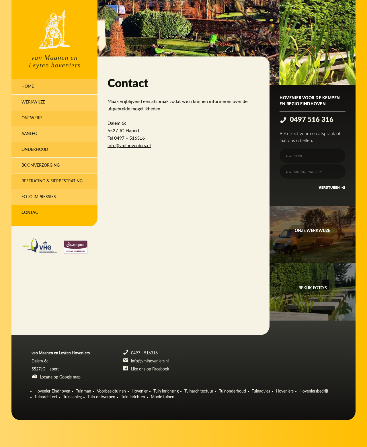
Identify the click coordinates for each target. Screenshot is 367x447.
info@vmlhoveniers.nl (129, 145)
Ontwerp (32, 118)
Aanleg (29, 134)
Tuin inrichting (166, 391)
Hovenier (140, 391)
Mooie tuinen (162, 397)
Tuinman (83, 391)
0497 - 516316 (144, 353)
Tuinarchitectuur (198, 391)
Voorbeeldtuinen (111, 391)
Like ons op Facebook (149, 369)
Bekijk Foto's (312, 288)
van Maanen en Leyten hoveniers (55, 61)
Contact (31, 213)
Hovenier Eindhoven (52, 391)
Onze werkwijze (312, 231)
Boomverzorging (41, 165)
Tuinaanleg (72, 397)
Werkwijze (33, 102)
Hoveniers (285, 391)
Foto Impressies (39, 197)
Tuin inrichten (133, 397)
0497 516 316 (310, 119)
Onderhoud (35, 150)
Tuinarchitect (45, 397)
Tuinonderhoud (232, 391)
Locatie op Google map (60, 377)
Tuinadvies (261, 391)
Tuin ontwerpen (101, 397)
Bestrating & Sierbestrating (52, 181)
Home (28, 87)
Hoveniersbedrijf (313, 391)
